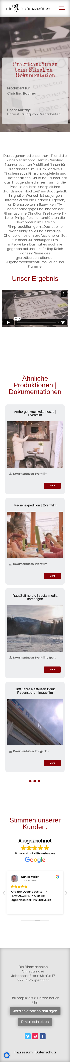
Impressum (23, 1052)
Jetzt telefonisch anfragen (35, 1011)
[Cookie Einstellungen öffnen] (7, 1057)
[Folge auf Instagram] (35, 1036)
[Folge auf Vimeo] (28, 1036)
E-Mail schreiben (35, 1021)
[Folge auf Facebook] (43, 1036)
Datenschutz (45, 1052)
